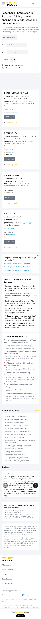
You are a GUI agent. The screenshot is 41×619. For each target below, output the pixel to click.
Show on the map (9, 106)
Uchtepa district (15, 224)
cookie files (19, 612)
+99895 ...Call (9, 241)
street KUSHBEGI (20, 143)
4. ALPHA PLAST (10, 214)
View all (36, 410)
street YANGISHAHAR (22, 186)
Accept (20, 616)
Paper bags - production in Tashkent (16, 270)
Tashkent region (27, 101)
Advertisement (7, 579)
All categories (6, 565)
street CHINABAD (27, 103)
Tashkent (6, 103)
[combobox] (34, 4)
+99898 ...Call (9, 117)
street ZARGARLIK (25, 224)
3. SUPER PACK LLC (12, 175)
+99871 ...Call (9, 197)
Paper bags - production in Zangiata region (19, 267)
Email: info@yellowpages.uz (11, 591)
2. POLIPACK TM (10, 133)
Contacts (5, 574)
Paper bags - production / (11, 68)
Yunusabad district (15, 103)
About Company (7, 569)
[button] (20, 122)
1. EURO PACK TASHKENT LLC (16, 93)
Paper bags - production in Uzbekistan (17, 263)
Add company (7, 583)
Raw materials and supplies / (14, 65)
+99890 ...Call (9, 159)
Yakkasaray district (9, 143)
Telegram (27, 595)
